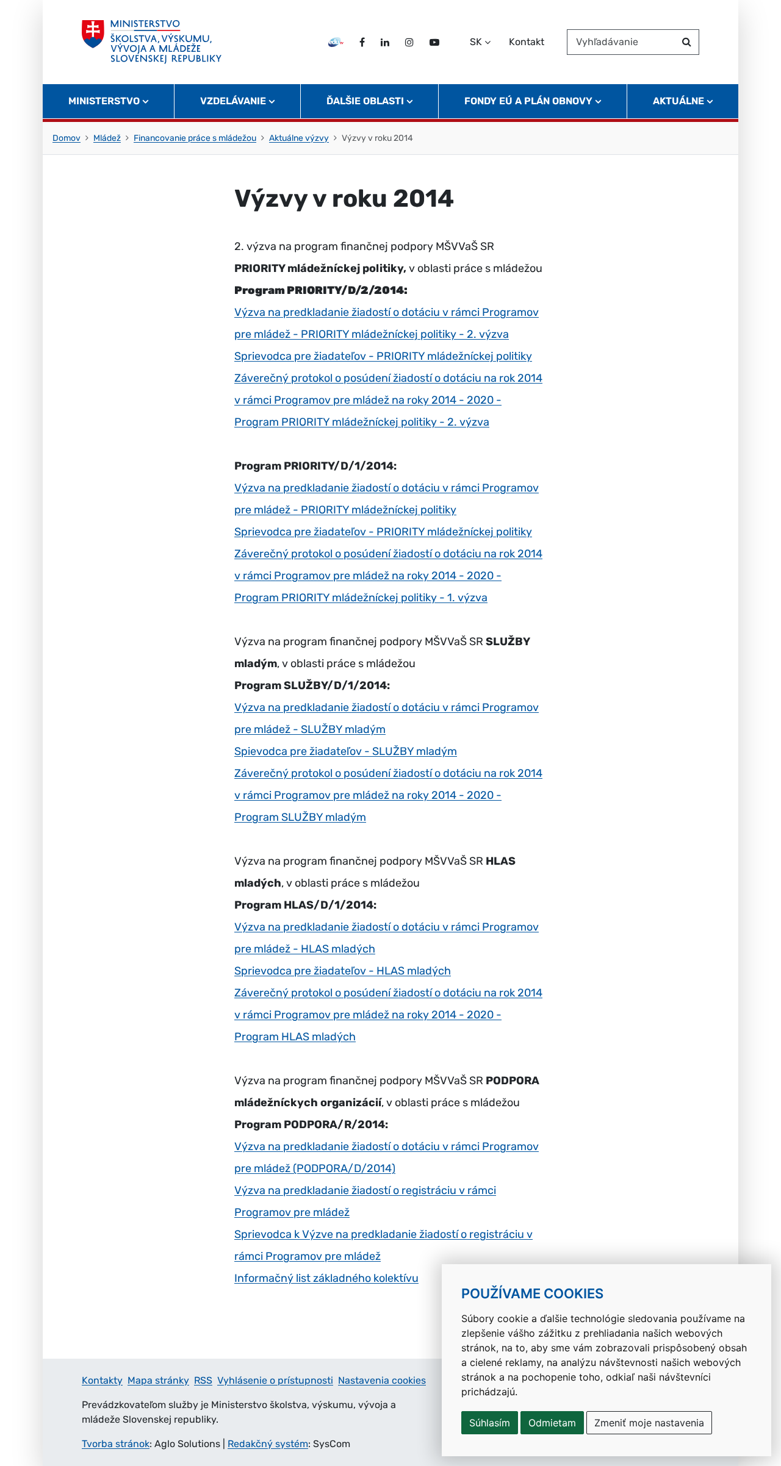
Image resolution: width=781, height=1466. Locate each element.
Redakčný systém (268, 1444)
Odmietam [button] (552, 1423)
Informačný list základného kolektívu (326, 1278)
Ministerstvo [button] (104, 101)
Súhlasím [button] (489, 1423)
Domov (66, 138)
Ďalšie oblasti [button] (365, 101)
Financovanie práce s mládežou (195, 138)
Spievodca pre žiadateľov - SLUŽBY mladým (345, 751)
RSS (203, 1380)
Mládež (107, 138)
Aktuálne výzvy (299, 138)
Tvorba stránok (115, 1444)
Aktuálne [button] (678, 101)
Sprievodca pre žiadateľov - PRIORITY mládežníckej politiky (383, 356)
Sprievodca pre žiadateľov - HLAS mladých (342, 971)
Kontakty (102, 1380)
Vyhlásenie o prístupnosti (275, 1380)
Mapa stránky (158, 1380)
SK (476, 42)
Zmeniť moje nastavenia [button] (649, 1423)
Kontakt (526, 42)
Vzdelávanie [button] (233, 101)
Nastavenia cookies (382, 1380)
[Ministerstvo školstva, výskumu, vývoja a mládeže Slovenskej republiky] (151, 42)
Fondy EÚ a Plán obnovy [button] (528, 101)
